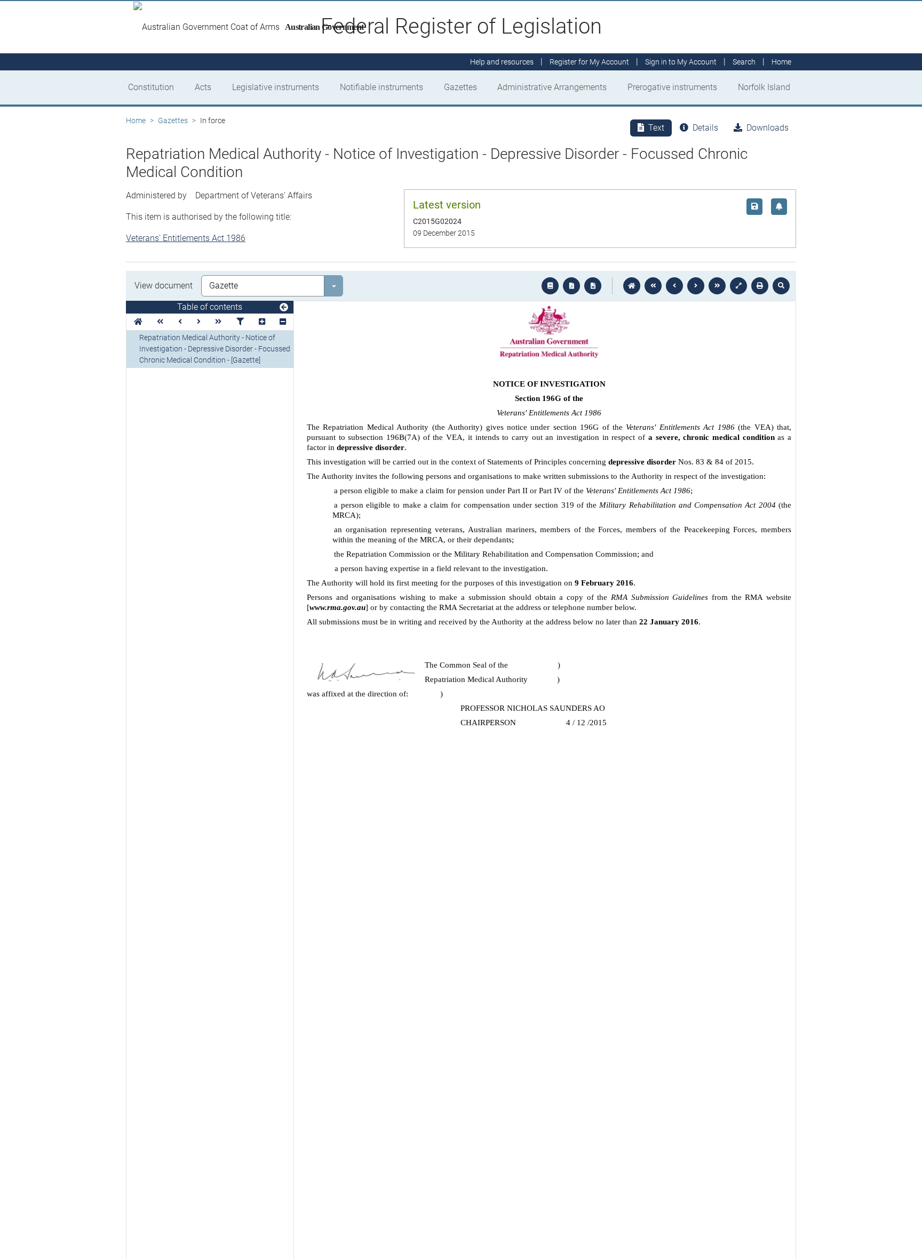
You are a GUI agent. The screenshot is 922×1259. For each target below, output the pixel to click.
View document (163, 285)
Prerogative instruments (672, 87)
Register (589, 62)
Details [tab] (705, 128)
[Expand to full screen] (738, 285)
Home (136, 120)
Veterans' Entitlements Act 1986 (185, 238)
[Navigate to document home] (631, 285)
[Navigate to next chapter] (717, 285)
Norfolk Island (764, 87)
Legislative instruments (275, 87)
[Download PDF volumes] (571, 285)
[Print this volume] (759, 285)
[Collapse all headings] (283, 322)
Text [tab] (656, 128)
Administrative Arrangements (552, 87)
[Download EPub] (550, 285)
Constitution (151, 87)
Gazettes (460, 87)
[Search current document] (781, 285)
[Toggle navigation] (283, 308)
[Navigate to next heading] (198, 322)
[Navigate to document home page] (138, 322)
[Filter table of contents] (240, 322)
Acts (203, 87)
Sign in (681, 62)
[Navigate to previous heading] (180, 322)
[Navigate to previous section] (674, 285)
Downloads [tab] (767, 128)
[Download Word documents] (592, 285)
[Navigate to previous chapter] (653, 285)
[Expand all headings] (262, 322)
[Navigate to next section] (695, 285)
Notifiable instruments (381, 87)
